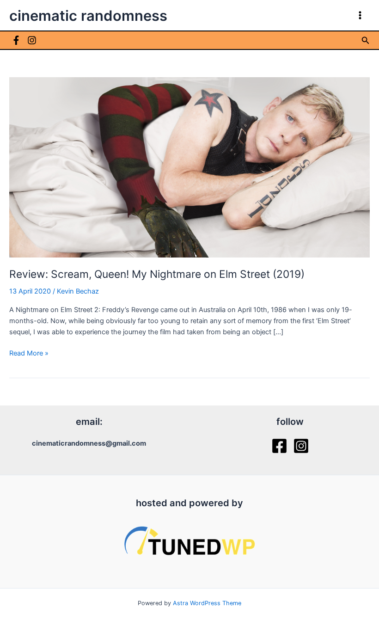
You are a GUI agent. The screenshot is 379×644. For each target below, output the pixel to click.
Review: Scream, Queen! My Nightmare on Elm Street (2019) (157, 274)
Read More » (29, 354)
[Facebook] (16, 40)
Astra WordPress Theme (207, 603)
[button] (365, 40)
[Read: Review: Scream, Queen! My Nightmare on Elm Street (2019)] (189, 167)
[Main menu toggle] (360, 15)
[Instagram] (32, 40)
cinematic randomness (88, 15)
